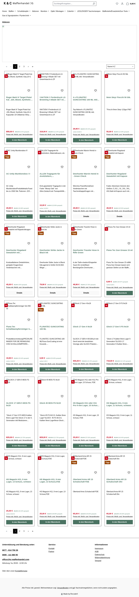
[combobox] (72, 4)
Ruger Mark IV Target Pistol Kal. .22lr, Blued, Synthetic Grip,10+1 (19, 98)
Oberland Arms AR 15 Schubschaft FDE (83, 480)
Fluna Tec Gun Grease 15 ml (119, 250)
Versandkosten (63, 588)
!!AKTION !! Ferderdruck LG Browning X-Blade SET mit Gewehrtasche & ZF (52, 98)
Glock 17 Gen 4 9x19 (82, 327)
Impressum (99, 548)
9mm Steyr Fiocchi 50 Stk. (118, 97)
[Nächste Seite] (28, 66)
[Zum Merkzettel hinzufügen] (29, 90)
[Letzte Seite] (32, 66)
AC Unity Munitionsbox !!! (18, 174)
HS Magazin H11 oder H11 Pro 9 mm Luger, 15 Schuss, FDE (86, 404)
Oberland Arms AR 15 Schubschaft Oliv (116, 480)
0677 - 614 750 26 (10, 550)
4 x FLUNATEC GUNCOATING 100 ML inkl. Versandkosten (85, 98)
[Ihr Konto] (122, 4)
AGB (96, 551)
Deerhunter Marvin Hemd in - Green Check (85, 175)
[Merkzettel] (117, 4)
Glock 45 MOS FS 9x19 (50, 403)
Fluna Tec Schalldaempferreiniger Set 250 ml (18, 328)
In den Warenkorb (19, 140)
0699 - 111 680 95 (10, 555)
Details (86, 216)
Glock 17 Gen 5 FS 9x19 (117, 327)
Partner (51, 551)
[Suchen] (93, 4)
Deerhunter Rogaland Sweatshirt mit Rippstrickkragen (16, 251)
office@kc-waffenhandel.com (15, 559)
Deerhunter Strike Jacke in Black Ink (52, 251)
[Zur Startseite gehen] (18, 3)
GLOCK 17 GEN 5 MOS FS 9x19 (18, 404)
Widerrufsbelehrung (102, 558)
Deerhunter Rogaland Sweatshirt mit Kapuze (116, 175)
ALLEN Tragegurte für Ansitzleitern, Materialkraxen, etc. (50, 175)
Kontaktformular (21, 571)
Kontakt (51, 548)
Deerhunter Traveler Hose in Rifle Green (86, 251)
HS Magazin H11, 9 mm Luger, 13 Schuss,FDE (50, 480)
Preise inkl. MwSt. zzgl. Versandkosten (19, 134)
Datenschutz (99, 554)
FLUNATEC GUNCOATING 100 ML (52, 328)
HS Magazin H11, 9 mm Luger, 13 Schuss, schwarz (18, 480)
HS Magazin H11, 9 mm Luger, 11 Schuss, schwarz (118, 404)
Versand (98, 561)
